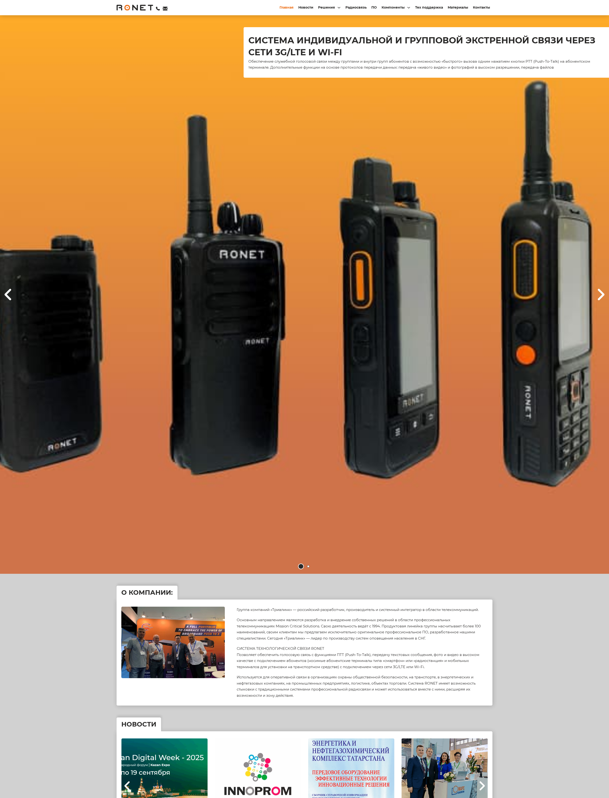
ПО (374, 7)
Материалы (458, 7)
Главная (287, 7)
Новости (305, 7)
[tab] (301, 566)
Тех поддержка (429, 7)
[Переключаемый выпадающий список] (339, 7)
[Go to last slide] (8, 294)
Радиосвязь (356, 7)
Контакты (481, 7)
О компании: (147, 592)
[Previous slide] (127, 786)
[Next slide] (601, 294)
